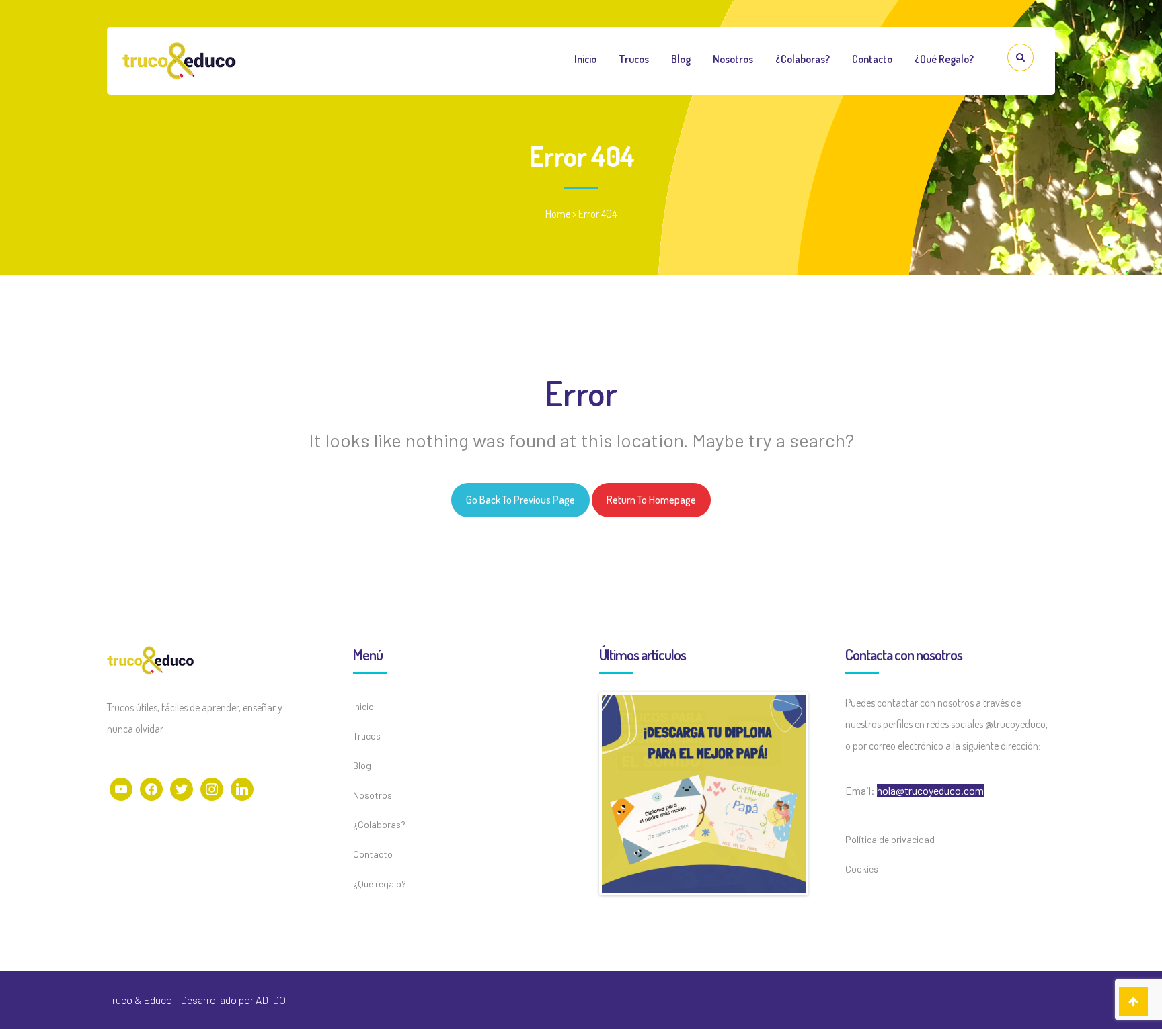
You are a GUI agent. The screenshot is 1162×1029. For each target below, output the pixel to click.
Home (557, 213)
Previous (581, 793)
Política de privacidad (890, 839)
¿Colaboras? (802, 59)
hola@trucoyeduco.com (930, 790)
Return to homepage (651, 499)
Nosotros (733, 59)
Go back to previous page (520, 499)
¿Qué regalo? (944, 59)
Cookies (861, 869)
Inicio (585, 59)
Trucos (634, 59)
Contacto (872, 59)
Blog (681, 59)
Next (825, 793)
